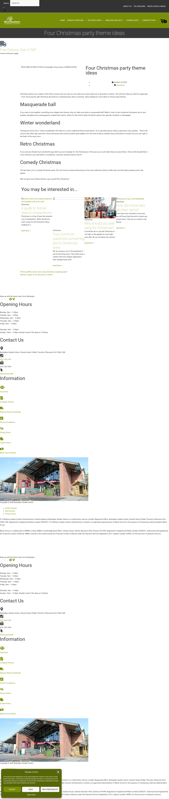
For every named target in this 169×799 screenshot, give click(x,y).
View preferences (50, 789)
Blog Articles (10, 511)
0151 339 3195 (5, 359)
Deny (31, 789)
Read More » (26, 231)
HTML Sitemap (11, 508)
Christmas (121, 85)
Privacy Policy (31, 794)
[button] (58, 772)
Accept (12, 789)
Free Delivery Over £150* (18, 50)
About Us (127, 6)
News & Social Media (156, 6)
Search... (6, 3)
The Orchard (139, 6)
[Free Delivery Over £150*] (3, 44)
